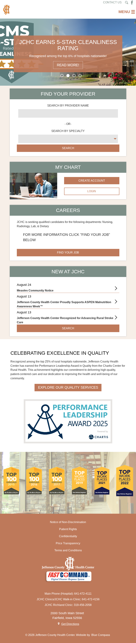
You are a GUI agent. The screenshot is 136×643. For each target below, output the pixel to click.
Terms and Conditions (68, 550)
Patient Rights (68, 529)
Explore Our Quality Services (68, 387)
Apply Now (68, 65)
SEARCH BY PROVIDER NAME (68, 105)
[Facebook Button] (132, 2)
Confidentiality (68, 536)
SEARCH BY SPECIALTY (68, 130)
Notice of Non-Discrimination (68, 522)
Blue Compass (100, 634)
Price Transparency (68, 543)
